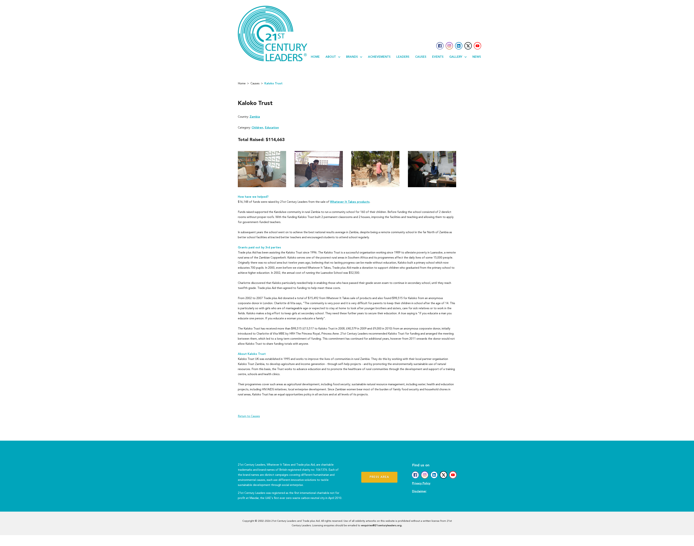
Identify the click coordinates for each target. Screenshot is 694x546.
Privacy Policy (421, 483)
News (476, 57)
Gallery (455, 57)
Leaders (402, 57)
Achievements (379, 57)
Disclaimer (419, 491)
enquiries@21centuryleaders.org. (381, 525)
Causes (420, 57)
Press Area (379, 477)
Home (315, 57)
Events (438, 57)
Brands (352, 57)
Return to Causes (249, 416)
